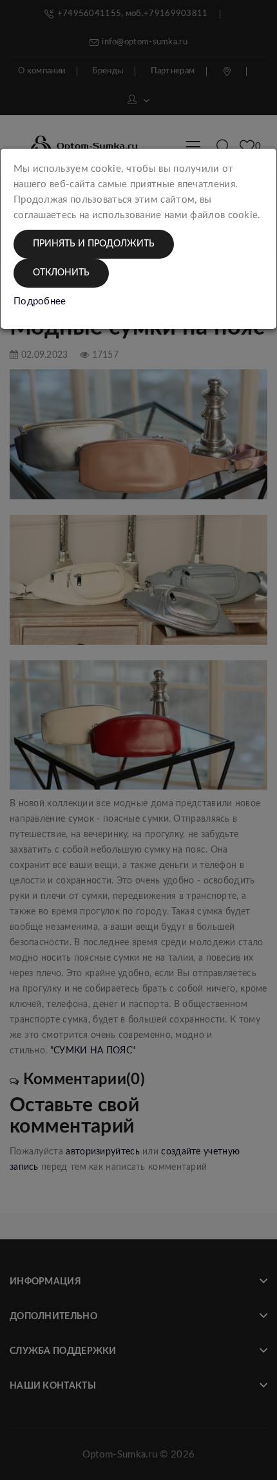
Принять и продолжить (94, 243)
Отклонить (61, 272)
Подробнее (40, 301)
